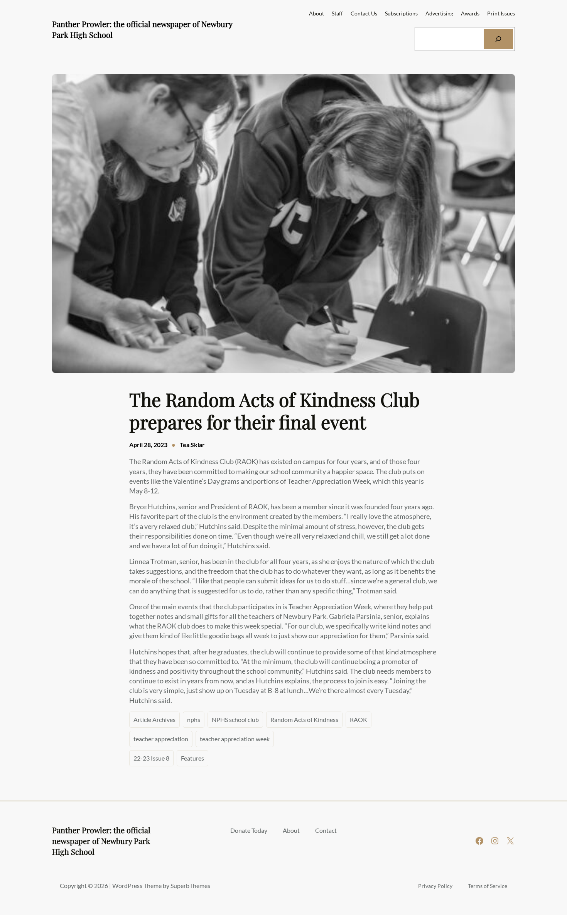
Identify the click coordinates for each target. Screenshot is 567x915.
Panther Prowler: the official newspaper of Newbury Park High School (101, 841)
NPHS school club (235, 719)
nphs (193, 719)
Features (192, 758)
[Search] (498, 39)
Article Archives (154, 719)
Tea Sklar (192, 444)
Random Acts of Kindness (304, 719)
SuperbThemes (190, 885)
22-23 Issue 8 (151, 758)
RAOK (358, 719)
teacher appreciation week (235, 738)
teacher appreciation (160, 738)
